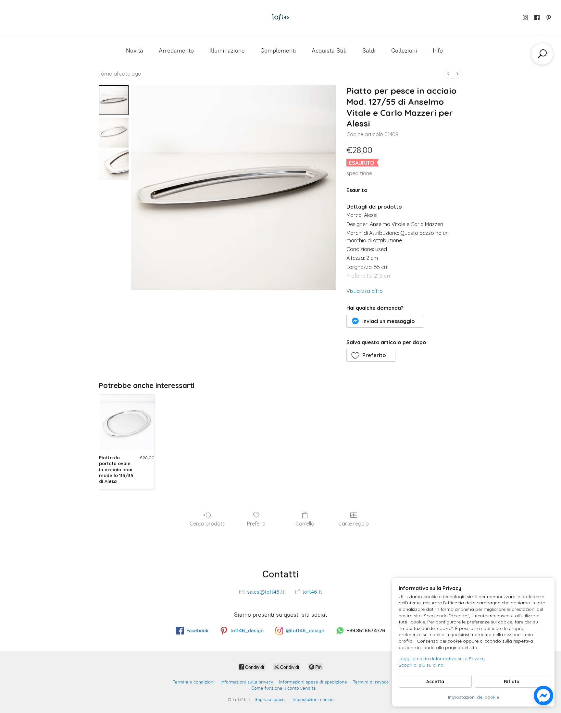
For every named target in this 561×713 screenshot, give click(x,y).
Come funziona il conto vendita (283, 688)
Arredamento (176, 50)
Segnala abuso (270, 699)
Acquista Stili (329, 50)
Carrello (304, 523)
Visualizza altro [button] (364, 291)
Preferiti (256, 523)
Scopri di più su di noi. (422, 665)
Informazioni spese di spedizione (313, 682)
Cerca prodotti (207, 523)
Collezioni (404, 50)
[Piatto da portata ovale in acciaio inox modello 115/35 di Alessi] (127, 422)
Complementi (278, 50)
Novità (134, 50)
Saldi (369, 50)
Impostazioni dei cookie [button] (473, 697)
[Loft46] (280, 17)
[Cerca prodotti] (542, 54)
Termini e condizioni (194, 682)
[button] (385, 321)
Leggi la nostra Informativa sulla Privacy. (442, 658)
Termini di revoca (371, 682)
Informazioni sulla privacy (246, 682)
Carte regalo (353, 523)
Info (438, 50)
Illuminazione (227, 50)
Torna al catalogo (120, 73)
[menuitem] (448, 74)
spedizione (359, 173)
